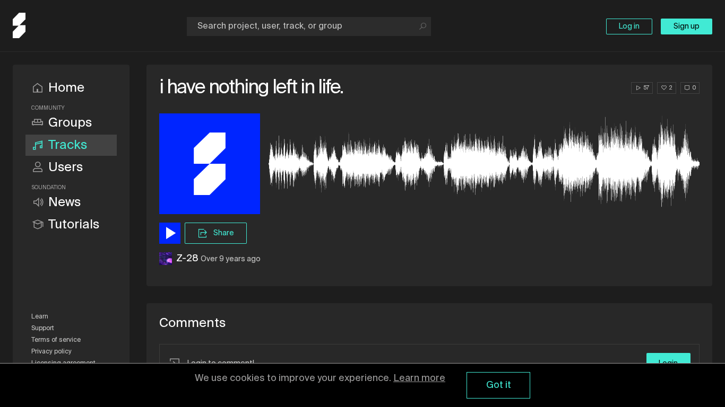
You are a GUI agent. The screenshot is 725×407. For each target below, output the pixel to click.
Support (42, 328)
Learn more (419, 378)
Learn (39, 317)
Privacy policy (51, 352)
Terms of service (56, 340)
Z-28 (187, 258)
